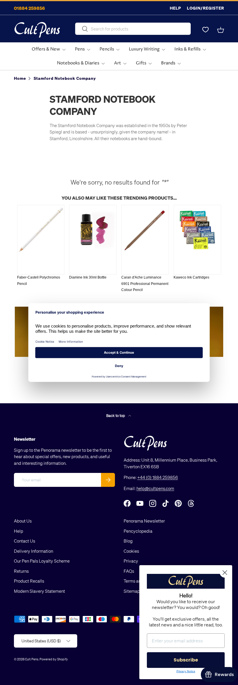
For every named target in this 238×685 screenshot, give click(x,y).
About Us (23, 521)
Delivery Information (33, 551)
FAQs (129, 571)
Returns (21, 571)
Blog (128, 541)
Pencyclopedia (138, 531)
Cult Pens (31, 659)
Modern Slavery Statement (39, 591)
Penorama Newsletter (144, 521)
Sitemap (132, 591)
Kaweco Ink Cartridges (191, 277)
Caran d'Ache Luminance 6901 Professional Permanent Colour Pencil (144, 283)
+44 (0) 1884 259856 (157, 477)
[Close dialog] (225, 572)
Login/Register (205, 8)
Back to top (116, 415)
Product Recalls (29, 581)
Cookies (131, 551)
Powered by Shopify (53, 659)
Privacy (131, 561)
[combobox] (132, 29)
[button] (220, 30)
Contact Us (24, 541)
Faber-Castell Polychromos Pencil (38, 280)
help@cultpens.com (155, 488)
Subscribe (186, 660)
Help (175, 8)
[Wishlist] (205, 30)
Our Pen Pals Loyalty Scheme (42, 561)
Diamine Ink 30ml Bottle (88, 277)
